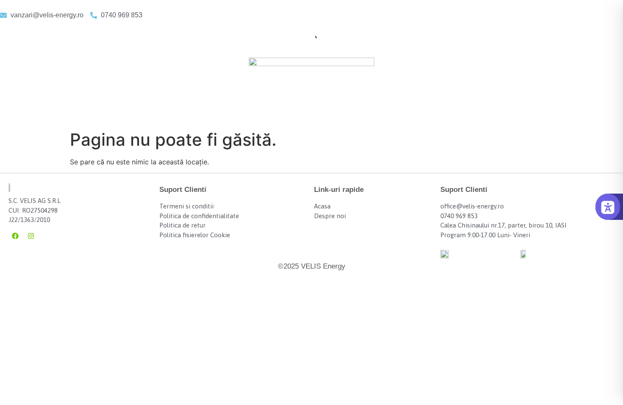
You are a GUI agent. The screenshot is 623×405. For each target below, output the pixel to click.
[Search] (305, 39)
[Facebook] (15, 236)
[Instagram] (31, 236)
